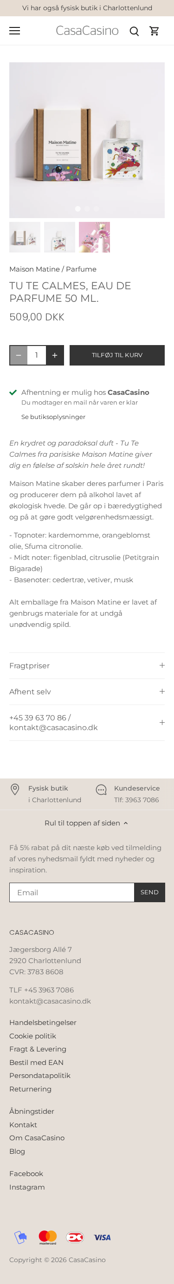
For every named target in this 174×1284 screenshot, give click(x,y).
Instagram (27, 1187)
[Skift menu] (14, 30)
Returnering (30, 1088)
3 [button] (96, 208)
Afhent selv (30, 691)
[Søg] (134, 30)
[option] (87, 140)
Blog (17, 1151)
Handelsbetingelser (43, 1022)
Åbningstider (31, 1111)
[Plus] (55, 355)
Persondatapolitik (40, 1075)
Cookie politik (32, 1035)
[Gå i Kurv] (154, 30)
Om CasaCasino (36, 1137)
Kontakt (23, 1124)
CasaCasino (87, 1260)
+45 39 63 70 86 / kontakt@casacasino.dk (53, 722)
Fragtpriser (29, 665)
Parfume (81, 269)
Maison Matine (34, 269)
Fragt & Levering (37, 1048)
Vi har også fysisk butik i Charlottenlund (87, 8)
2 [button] (87, 208)
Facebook (26, 1173)
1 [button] (78, 208)
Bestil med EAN (36, 1062)
